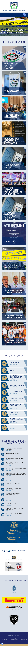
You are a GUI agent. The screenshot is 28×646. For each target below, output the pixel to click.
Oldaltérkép (23, 639)
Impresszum (4, 639)
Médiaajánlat (14, 639)
